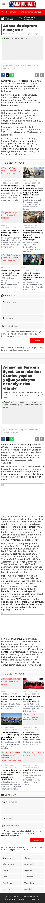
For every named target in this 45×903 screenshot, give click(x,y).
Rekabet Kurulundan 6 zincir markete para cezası (11, 699)
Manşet (12, 181)
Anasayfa (6, 34)
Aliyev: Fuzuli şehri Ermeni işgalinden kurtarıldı (10, 232)
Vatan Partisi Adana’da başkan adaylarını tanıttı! (31, 734)
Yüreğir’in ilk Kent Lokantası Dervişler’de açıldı (31, 699)
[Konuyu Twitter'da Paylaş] (8, 75)
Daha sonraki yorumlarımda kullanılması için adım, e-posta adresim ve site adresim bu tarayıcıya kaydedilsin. (21, 333)
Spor (32, 268)
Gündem (14, 34)
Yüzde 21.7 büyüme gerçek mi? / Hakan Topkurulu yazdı (10, 273)
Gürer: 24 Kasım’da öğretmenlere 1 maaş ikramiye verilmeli (11, 188)
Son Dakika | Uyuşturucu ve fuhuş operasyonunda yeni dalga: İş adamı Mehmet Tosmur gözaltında (33, 191)
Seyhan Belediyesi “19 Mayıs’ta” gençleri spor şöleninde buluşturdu (11, 735)
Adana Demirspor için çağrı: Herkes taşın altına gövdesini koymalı (33, 276)
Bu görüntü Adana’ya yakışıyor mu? (33, 771)
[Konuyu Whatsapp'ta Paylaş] (12, 75)
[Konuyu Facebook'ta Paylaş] (3, 75)
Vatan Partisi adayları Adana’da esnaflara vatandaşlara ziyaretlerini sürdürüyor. (11, 774)
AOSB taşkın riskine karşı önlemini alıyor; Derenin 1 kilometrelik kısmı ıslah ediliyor (33, 235)
